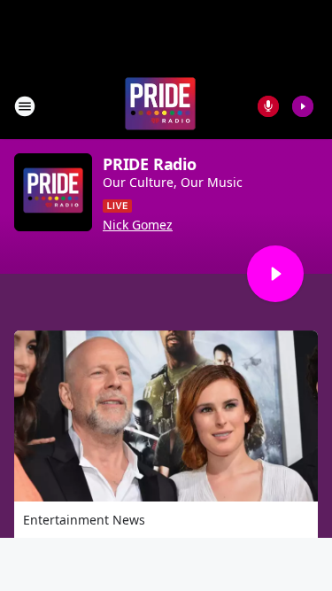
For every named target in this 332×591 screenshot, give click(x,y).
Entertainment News (84, 519)
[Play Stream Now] (302, 106)
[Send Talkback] (268, 106)
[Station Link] (160, 106)
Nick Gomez (138, 225)
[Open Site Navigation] (24, 106)
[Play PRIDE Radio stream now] (53, 192)
